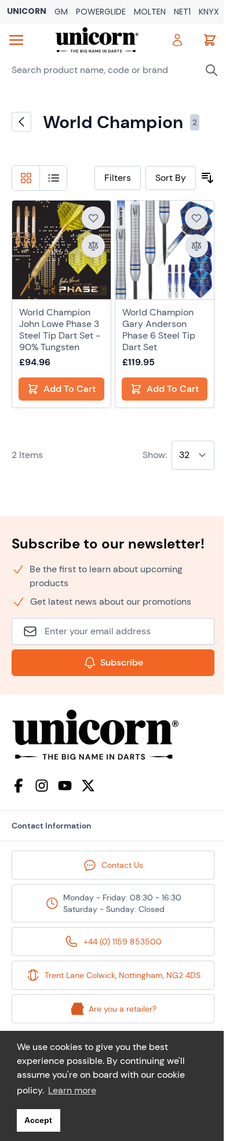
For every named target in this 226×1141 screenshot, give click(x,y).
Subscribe (121, 662)
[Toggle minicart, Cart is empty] (210, 40)
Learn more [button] (72, 1090)
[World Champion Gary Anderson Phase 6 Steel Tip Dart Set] (164, 250)
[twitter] (88, 785)
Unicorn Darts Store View (27, 11)
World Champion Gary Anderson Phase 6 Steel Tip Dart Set (158, 330)
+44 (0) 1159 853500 (122, 941)
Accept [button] (38, 1120)
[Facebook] (18, 785)
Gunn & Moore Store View (61, 12)
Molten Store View (150, 12)
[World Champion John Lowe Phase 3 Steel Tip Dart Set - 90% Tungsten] (61, 250)
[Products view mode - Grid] (26, 178)
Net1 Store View (182, 12)
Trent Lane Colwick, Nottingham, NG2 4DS (123, 975)
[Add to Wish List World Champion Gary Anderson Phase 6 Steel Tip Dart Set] (196, 218)
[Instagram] (42, 785)
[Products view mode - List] (54, 178)
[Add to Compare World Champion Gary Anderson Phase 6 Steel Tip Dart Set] (196, 245)
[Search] (211, 70)
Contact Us (122, 865)
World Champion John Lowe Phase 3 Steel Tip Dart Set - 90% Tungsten (59, 330)
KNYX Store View (208, 12)
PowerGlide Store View (101, 12)
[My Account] (177, 40)
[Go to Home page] (97, 40)
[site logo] (113, 734)
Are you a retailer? (122, 1009)
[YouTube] (65, 785)
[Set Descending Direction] (207, 178)
